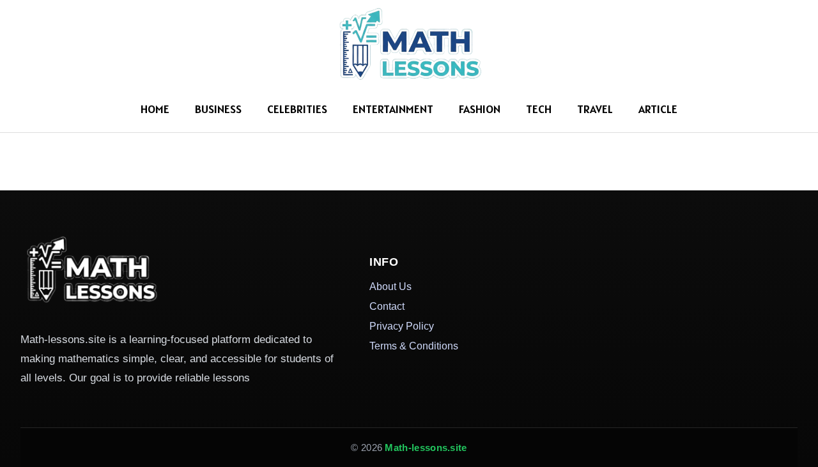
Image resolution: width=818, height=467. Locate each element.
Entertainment (393, 109)
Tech (539, 109)
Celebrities (297, 109)
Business (218, 109)
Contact (387, 306)
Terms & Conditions (413, 345)
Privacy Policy (401, 326)
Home (155, 109)
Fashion (479, 109)
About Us (390, 286)
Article (657, 109)
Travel (595, 109)
